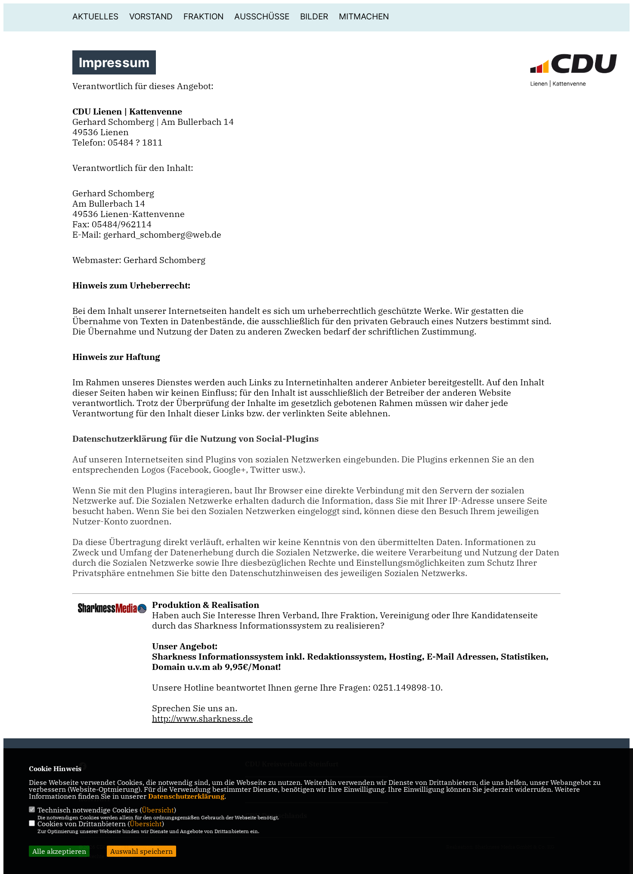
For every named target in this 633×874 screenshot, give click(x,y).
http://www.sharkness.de (202, 718)
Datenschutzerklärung (186, 796)
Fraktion (203, 16)
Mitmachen (364, 16)
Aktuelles (95, 16)
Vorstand (151, 16)
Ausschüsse (261, 16)
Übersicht (158, 810)
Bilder (314, 16)
